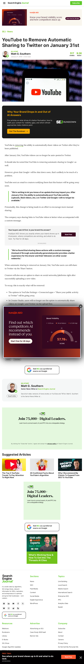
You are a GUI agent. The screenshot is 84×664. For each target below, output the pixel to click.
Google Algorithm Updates (11, 647)
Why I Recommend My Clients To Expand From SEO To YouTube (68, 475)
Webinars (5, 628)
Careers (61, 640)
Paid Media (34, 589)
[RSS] (18, 608)
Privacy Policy (63, 643)
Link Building (62, 581)
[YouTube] (13, 603)
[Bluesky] (4, 608)
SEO (31, 585)
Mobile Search (63, 589)
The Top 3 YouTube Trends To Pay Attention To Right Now (13, 475)
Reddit (60, 607)
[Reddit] (13, 608)
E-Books (5, 640)
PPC (59, 600)
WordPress (34, 603)
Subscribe (61, 628)
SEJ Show (5, 643)
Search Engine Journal (46, 389)
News (8, 359)
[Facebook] (18, 603)
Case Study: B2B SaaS (38, 632)
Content (33, 592)
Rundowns (6, 632)
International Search (65, 592)
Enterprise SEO (63, 596)
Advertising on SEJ (36, 628)
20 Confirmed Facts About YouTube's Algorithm (42, 474)
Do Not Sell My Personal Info (68, 647)
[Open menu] (4, 3)
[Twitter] (23, 603)
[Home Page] (18, 3)
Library (4, 636)
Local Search (62, 585)
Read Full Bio (12, 396)
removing (19, 145)
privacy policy (52, 443)
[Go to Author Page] (5, 54)
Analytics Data (63, 603)
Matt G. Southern (21, 53)
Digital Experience (36, 600)
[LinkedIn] (8, 603)
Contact (61, 636)
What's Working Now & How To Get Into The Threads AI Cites (41, 558)
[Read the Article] (14, 465)
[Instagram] (8, 608)
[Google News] (4, 603)
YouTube (17, 359)
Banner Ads (34, 636)
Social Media (34, 596)
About (60, 632)
